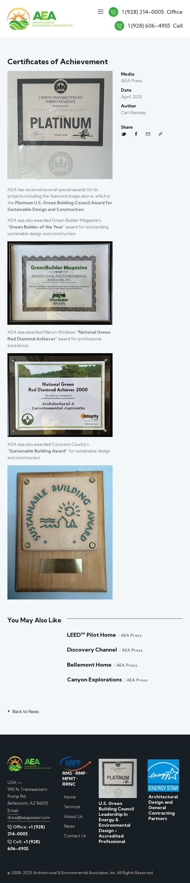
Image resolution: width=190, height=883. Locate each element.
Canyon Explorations (94, 680)
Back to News (25, 711)
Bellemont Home (89, 665)
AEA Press (131, 635)
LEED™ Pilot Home (91, 635)
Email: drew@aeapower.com (28, 814)
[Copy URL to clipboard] (160, 134)
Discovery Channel (92, 650)
